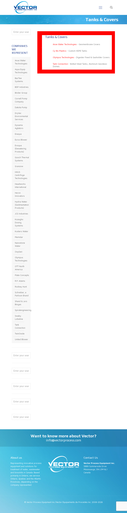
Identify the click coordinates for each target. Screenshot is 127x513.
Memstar (19, 237)
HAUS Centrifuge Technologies (21, 175)
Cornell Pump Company (21, 100)
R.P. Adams (20, 281)
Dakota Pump (21, 107)
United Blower (21, 339)
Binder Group (21, 93)
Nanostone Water (20, 244)
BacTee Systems (19, 79)
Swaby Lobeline (19, 317)
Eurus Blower (21, 139)
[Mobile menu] (100, 7)
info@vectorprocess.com (63, 440)
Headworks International (20, 185)
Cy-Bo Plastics (59, 51)
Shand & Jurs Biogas (21, 303)
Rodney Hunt (21, 286)
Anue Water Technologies (65, 44)
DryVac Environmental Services (21, 116)
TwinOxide (19, 333)
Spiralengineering (22, 310)
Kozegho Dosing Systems (19, 222)
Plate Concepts (22, 275)
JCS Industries (21, 213)
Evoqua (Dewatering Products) (20, 148)
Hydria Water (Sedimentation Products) (22, 204)
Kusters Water (21, 231)
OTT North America (19, 268)
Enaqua (18, 134)
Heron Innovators (20, 194)
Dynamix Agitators (19, 126)
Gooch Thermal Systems (22, 159)
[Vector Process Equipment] (25, 7)
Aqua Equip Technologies (21, 71)
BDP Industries (21, 87)
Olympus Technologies (63, 57)
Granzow (19, 166)
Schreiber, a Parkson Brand (21, 294)
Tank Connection (60, 64)
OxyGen (18, 251)
